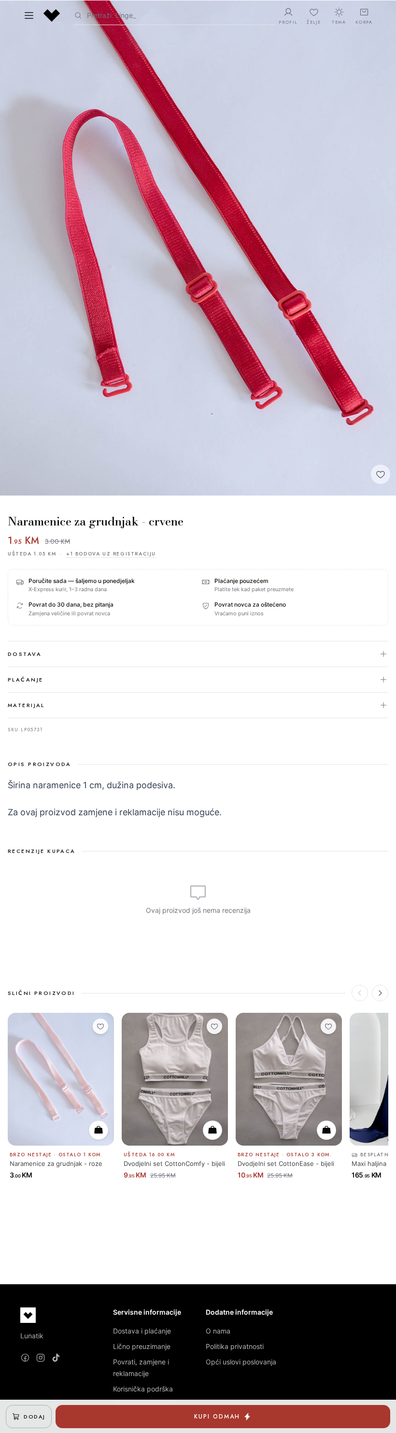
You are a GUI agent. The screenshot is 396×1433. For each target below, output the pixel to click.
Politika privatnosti (235, 1346)
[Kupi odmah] (98, 1130)
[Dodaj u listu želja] (380, 474)
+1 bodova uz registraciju (111, 553)
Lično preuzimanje (141, 1346)
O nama (218, 1331)
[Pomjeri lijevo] (360, 993)
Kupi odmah (217, 1416)
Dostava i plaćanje (142, 1331)
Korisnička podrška (143, 1389)
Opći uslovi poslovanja (241, 1362)
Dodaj (34, 1416)
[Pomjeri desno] (380, 993)
